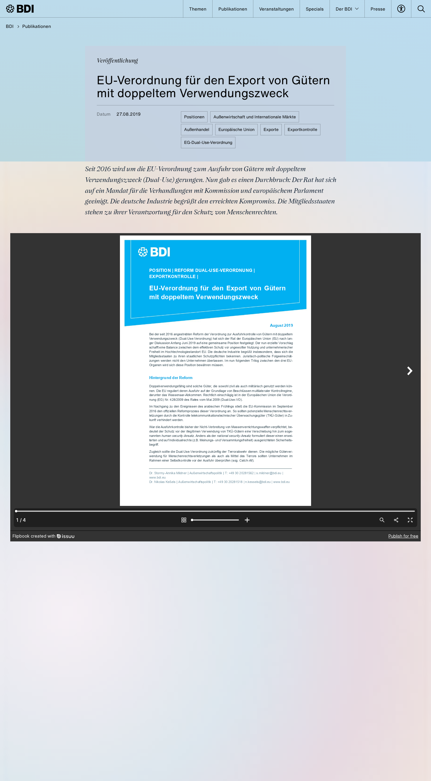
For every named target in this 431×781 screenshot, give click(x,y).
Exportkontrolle (302, 129)
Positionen (194, 117)
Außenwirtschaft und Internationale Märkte (254, 117)
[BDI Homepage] (20, 8)
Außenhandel (196, 129)
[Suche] (421, 9)
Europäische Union (236, 129)
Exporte (271, 129)
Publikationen (36, 26)
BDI (9, 26)
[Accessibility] (401, 9)
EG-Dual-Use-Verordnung (208, 142)
